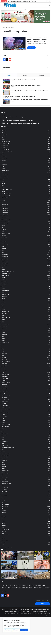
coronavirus (4, 198)
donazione (4, 229)
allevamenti (4, 137)
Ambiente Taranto (5, 149)
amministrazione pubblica (7, 151)
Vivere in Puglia (5, 540)
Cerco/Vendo (6, 613)
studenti (3, 500)
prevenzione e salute (6, 395)
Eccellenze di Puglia (6, 233)
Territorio (3, 514)
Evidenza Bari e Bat (5, 258)
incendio (3, 300)
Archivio (21, 613)
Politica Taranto (5, 389)
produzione (4, 403)
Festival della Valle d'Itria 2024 (8, 271)
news (3, 355)
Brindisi (10, 585)
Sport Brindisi (4, 489)
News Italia (4, 357)
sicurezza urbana (5, 456)
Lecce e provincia (5, 324)
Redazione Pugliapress (32, 37)
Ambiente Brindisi (5, 143)
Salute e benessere (5, 433)
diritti (3, 227)
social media (4, 460)
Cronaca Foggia (5, 210)
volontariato (4, 542)
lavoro (3, 323)
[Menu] (1, 5)
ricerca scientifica (5, 426)
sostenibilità (4, 466)
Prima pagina (4, 397)
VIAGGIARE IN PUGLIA (6, 535)
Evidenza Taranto (5, 265)
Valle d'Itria (4, 531)
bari (6, 585)
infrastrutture (4, 313)
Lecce (33, 585)
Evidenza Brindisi (5, 260)
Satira (4, 498)
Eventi (3, 252)
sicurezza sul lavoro (6, 454)
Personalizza (8, 629)
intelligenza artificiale (6, 317)
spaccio (3, 468)
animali (3, 153)
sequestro (4, 443)
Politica (3, 372)
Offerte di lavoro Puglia (14, 613)
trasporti (3, 517)
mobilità (3, 340)
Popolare (9, 75)
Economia (4, 235)
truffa (3, 519)
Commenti (41, 75)
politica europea (5, 378)
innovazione (4, 315)
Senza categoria (5, 441)
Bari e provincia (5, 174)
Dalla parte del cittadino (6, 221)
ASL (2, 162)
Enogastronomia (5, 244)
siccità (3, 449)
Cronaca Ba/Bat (5, 204)
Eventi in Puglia (5, 256)
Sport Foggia (4, 491)
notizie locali (4, 363)
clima (3, 185)
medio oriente (4, 334)
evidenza (24, 585)
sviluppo (3, 502)
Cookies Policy (30, 613)
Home (5, 27)
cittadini (3, 183)
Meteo (3, 336)
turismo (3, 521)
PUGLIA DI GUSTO (5, 412)
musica (3, 351)
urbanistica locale (5, 529)
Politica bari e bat (5, 374)
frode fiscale (4, 284)
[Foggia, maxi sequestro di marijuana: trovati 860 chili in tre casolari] (25, 555)
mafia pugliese (4, 328)
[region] (16, 625)
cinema (3, 181)
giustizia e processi (5, 290)
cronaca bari (4, 206)
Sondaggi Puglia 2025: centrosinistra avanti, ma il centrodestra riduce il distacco (29, 90)
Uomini (3, 527)
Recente (25, 75)
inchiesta (3, 302)
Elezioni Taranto (5, 240)
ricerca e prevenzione (6, 424)
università (4, 525)
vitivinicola (4, 538)
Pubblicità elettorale (6, 409)
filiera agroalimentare (6, 273)
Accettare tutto (24, 629)
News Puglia (4, 587)
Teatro (3, 508)
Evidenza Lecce (5, 263)
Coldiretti (3, 187)
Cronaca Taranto (5, 214)
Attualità (3, 166)
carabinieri (15, 585)
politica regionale (5, 388)
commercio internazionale (7, 189)
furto (3, 286)
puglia (20, 587)
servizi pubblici (5, 445)
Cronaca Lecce (5, 212)
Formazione (4, 277)
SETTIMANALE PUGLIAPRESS (8, 447)
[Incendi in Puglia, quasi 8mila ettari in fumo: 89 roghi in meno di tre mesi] (25, 574)
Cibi (3, 347)
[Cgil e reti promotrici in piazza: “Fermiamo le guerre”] (6, 81)
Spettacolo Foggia (5, 477)
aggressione (4, 130)
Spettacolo (4, 472)
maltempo (4, 330)
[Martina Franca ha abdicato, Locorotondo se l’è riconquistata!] (9, 555)
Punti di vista (4, 416)
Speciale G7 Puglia (5, 470)
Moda (3, 344)
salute (3, 431)
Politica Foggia (4, 380)
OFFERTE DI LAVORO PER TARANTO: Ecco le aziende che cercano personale (19, 96)
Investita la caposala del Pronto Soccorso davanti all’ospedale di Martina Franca (29, 99)
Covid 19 (3, 200)
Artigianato (4, 160)
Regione (3, 420)
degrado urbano (5, 223)
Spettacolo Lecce (5, 479)
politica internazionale (6, 382)
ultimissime (4, 523)
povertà (3, 393)
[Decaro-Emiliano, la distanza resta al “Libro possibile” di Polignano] (6, 87)
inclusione (4, 305)
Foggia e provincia (5, 275)
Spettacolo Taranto (5, 481)
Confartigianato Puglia (6, 195)
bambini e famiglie (5, 170)
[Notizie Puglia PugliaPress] (10, 5)
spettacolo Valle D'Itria (6, 483)
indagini (3, 307)
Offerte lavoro (4, 367)
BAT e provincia (5, 175)
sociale (3, 462)
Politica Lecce (4, 384)
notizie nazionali (5, 365)
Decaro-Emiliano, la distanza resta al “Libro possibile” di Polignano (26, 85)
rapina (3, 418)
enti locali (3, 246)
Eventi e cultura (5, 254)
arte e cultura (4, 156)
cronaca (20, 585)
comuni (3, 191)
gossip (3, 292)
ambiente (3, 139)
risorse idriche (4, 430)
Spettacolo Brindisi (5, 475)
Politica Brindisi (5, 376)
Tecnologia (4, 510)
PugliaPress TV (5, 414)
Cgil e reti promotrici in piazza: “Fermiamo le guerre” (23, 79)
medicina (3, 332)
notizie (9, 587)
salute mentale (5, 435)
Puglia (3, 410)
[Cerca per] (49, 5)
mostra (3, 349)
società (3, 464)
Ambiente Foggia (5, 145)
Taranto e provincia (5, 506)
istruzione (4, 321)
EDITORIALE (4, 237)
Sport (3, 485)
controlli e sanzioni (5, 196)
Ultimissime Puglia (46, 587)
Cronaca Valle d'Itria (6, 216)
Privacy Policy (36, 613)
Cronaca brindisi (5, 208)
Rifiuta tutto (15, 629)
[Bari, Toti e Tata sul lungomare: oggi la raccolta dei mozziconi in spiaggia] (42, 574)
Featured (3, 269)
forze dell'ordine (5, 281)
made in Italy (4, 326)
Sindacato (4, 458)
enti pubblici (4, 248)
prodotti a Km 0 (5, 401)
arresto (3, 154)
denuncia (3, 225)
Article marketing (5, 158)
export (3, 267)
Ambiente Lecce (5, 147)
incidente (3, 303)
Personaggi (4, 370)
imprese (3, 298)
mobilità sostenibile (5, 342)
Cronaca (3, 202)
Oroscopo (4, 368)
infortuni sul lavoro (5, 311)
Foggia (29, 585)
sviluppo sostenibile (5, 504)
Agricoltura (4, 132)
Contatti (25, 613)
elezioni (3, 239)
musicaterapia (4, 353)
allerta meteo (4, 135)
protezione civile (5, 405)
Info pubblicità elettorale (45, 613)
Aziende (3, 168)
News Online (4, 359)
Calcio (3, 179)
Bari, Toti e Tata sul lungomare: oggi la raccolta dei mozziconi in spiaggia (22, 1)
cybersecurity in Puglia (6, 219)
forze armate (4, 279)
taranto (30, 587)
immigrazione (4, 296)
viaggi (3, 533)
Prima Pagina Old (5, 399)
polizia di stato (14, 587)
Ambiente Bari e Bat (6, 141)
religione (3, 422)
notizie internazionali (6, 361)
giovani (3, 288)
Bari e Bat (4, 172)
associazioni (4, 164)
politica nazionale (5, 386)
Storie (3, 496)
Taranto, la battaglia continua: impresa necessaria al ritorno (37, 40)
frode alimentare (5, 282)
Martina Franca (38, 585)
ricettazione (4, 428)
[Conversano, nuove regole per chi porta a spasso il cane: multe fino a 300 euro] (25, 564)
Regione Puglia (25, 587)
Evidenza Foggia (5, 261)
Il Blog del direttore (5, 294)
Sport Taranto (4, 495)
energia (3, 242)
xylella (3, 544)
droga (3, 231)
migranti (3, 338)
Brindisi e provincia (5, 177)
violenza (3, 537)
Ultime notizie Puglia (37, 587)
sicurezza (3, 451)
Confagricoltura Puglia (6, 193)
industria (3, 309)
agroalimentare (5, 133)
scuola (3, 439)
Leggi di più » (31, 47)
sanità (3, 437)
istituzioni (3, 319)
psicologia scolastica (6, 407)
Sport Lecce (4, 493)
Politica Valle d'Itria (5, 391)
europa (3, 250)
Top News (4, 516)
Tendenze (4, 512)
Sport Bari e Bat (5, 487)
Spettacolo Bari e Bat (6, 474)
